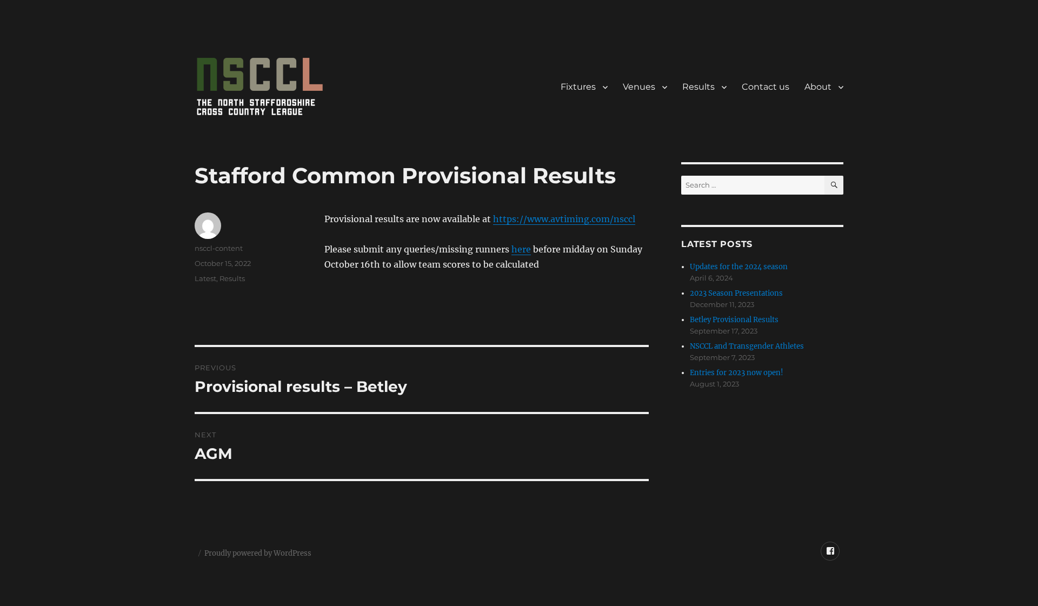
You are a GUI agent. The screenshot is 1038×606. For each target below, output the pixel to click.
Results (698, 87)
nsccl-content (219, 248)
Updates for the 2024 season (739, 266)
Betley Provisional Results (734, 319)
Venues (639, 87)
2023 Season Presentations (736, 293)
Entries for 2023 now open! (736, 372)
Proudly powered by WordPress (257, 553)
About (817, 87)
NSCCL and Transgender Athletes (747, 346)
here (521, 249)
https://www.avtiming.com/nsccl (564, 219)
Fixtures (578, 87)
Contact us (765, 87)
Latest (205, 278)
